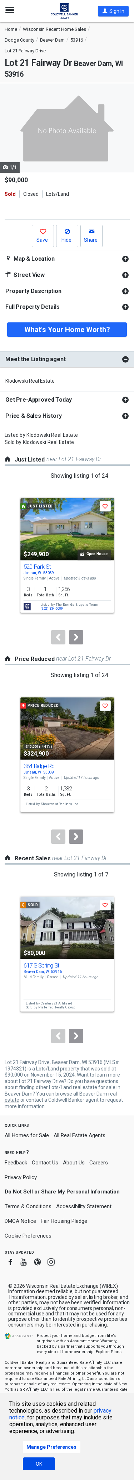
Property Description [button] (33, 291)
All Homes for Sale (27, 1135)
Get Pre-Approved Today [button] (38, 399)
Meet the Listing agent (35, 359)
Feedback (16, 1162)
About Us (74, 1162)
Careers (98, 1162)
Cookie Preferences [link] (28, 1236)
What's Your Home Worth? (67, 329)
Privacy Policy (21, 1177)
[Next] (76, 637)
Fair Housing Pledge (64, 1221)
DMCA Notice (20, 1221)
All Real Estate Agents (79, 1135)
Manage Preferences (51, 1447)
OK (39, 1464)
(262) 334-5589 (51, 609)
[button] (113, 11)
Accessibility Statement (83, 1206)
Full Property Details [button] (32, 306)
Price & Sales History (33, 415)
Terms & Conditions (28, 1206)
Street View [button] (28, 274)
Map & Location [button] (33, 258)
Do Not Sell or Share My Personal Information (62, 1191)
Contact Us (45, 1162)
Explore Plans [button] (108, 1351)
